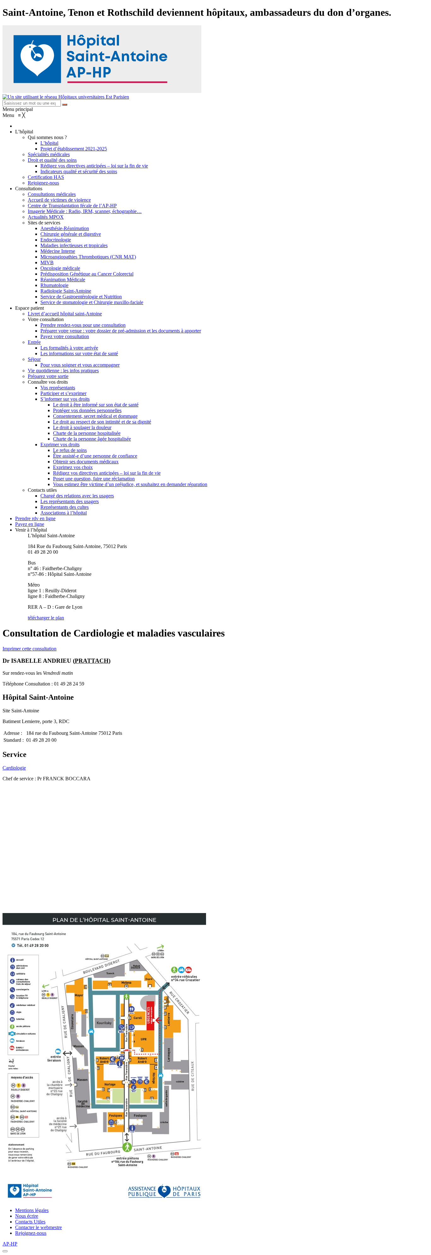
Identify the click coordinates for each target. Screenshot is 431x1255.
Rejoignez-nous (30, 1233)
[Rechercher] (64, 105)
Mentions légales (32, 1210)
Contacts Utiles (30, 1221)
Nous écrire (26, 1216)
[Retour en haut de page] (5, 1251)
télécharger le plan (46, 617)
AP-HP (10, 1243)
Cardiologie (14, 768)
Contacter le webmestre (38, 1227)
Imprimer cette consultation (29, 648)
